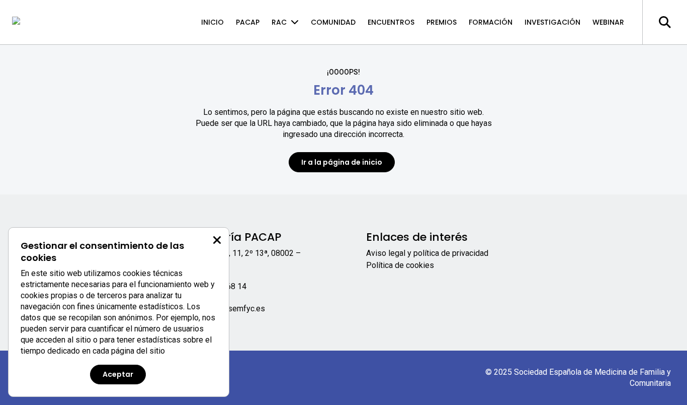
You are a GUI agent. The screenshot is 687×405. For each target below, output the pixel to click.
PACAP (248, 22)
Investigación (552, 22)
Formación (490, 22)
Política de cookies (400, 265)
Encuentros (391, 22)
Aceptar (118, 374)
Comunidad (333, 22)
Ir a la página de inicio (341, 162)
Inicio (212, 22)
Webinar (608, 22)
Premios (441, 22)
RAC (279, 22)
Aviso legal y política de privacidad (427, 253)
